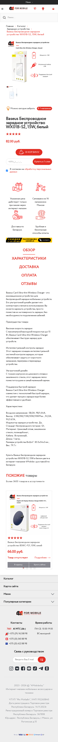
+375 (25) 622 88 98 (18, 643)
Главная (10, 26)
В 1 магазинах (44, 108)
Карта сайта (11, 586)
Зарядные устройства (18, 29)
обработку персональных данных (30, 170)
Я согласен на (30, 170)
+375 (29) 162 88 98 (18, 633)
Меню (28, 2)
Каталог (21, 26)
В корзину (18, 564)
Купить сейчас (40, 564)
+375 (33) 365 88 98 (18, 639)
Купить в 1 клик (42, 161)
